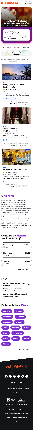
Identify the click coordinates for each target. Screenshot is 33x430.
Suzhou (26, 327)
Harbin (5, 333)
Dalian (5, 338)
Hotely (15, 388)
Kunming (15, 327)
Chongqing (7, 316)
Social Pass (16, 393)
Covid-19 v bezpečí (13, 98)
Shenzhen (20, 316)
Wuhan (15, 338)
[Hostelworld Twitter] (10, 376)
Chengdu (19, 322)
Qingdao (19, 311)
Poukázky (7, 417)
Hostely (10, 388)
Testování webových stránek (20, 417)
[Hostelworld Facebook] (6, 376)
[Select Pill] (26, 3)
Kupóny (25, 413)
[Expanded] (4, 48)
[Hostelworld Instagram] (14, 376)
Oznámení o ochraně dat (16, 409)
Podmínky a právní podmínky (13, 413)
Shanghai (6, 311)
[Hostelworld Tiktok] (26, 376)
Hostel (5, 82)
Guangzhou (17, 333)
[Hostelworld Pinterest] (22, 376)
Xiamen (6, 344)
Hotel (4, 126)
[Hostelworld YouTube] (18, 376)
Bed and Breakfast (23, 388)
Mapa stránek (11, 421)
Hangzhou (7, 322)
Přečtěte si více (13, 61)
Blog (5, 388)
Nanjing (26, 338)
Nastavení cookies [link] (21, 421)
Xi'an (5, 327)
